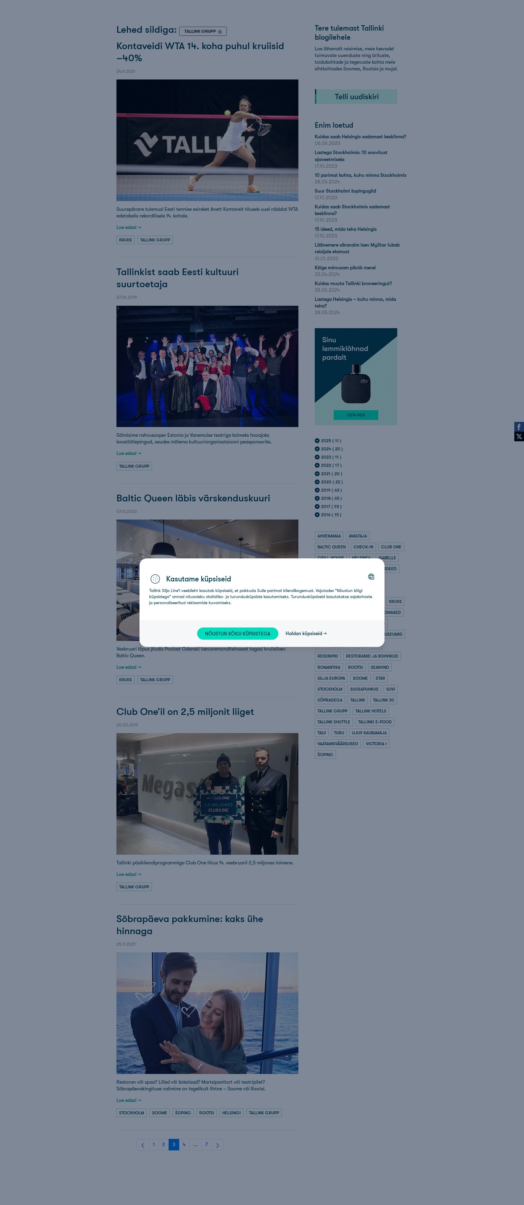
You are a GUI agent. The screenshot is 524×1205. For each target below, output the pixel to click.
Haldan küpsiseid (304, 633)
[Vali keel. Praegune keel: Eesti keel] (371, 576)
